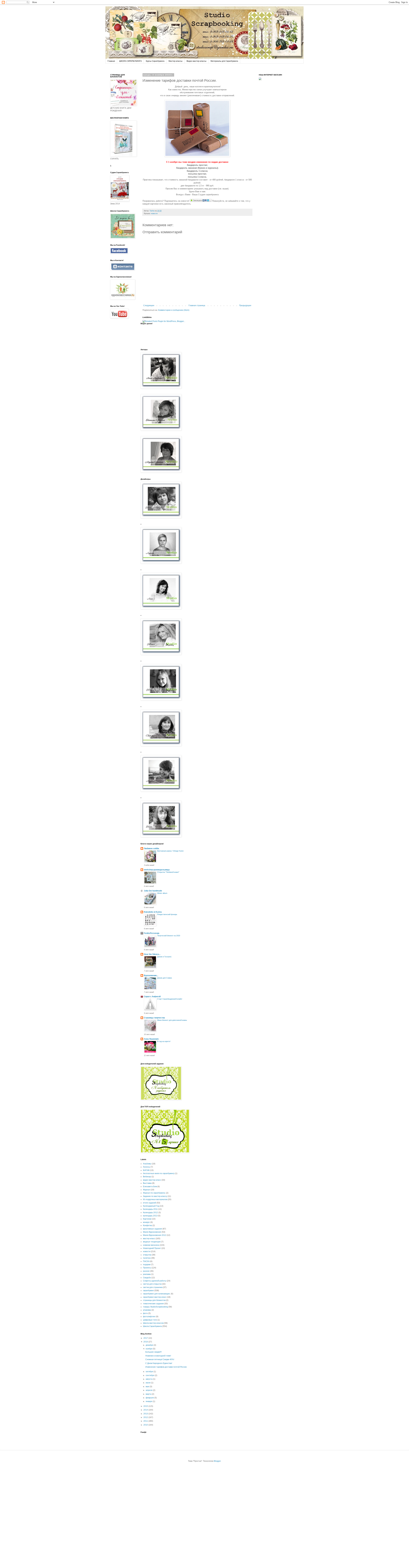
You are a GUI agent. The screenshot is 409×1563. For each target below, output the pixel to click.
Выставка (147, 1183)
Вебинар (147, 1177)
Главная (111, 61)
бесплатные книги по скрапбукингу (158, 1173)
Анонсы (146, 1167)
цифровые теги (150, 1320)
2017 (145, 1338)
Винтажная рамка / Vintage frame (170, 851)
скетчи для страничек (152, 1287)
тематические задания (153, 1303)
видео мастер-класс (152, 1180)
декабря (150, 1345)
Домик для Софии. (164, 978)
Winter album (162, 893)
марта (149, 1394)
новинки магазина (151, 1245)
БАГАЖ (146, 1170)
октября (150, 1371)
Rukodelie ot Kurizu (153, 912)
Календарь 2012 (150, 1212)
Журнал (146, 1190)
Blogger (217, 1461)
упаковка (147, 1310)
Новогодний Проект (152, 1248)
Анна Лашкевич (151, 1039)
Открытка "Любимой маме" (168, 872)
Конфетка (147, 1225)
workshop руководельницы (157, 870)
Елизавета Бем (150, 1186)
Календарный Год (151, 1206)
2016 (145, 1342)
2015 (145, 1406)
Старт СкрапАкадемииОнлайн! (169, 999)
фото (145, 1313)
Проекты (147, 1268)
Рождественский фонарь (167, 914)
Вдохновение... (151, 975)
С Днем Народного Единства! (158, 1363)
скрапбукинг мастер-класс (154, 1297)
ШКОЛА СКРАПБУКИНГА (130, 61)
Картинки (147, 1219)
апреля (149, 1390)
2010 (145, 1425)
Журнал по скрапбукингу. (154, 1193)
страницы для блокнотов (154, 1300)
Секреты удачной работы (154, 1281)
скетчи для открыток (152, 1284)
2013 (145, 1414)
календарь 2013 (150, 1216)
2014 (145, 1410)
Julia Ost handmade (153, 891)
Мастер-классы (175, 61)
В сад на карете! (163, 1041)
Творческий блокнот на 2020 (168, 936)
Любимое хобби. (151, 848)
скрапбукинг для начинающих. (156, 1294)
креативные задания (152, 1229)
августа (149, 1379)
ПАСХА (146, 1261)
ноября (149, 1349)
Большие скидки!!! (153, 1352)
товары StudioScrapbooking (155, 1307)
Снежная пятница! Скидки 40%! (159, 1359)
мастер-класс (149, 1238)
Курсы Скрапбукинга (155, 61)
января (149, 1401)
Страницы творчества (154, 1018)
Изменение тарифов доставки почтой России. (166, 1367)
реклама (147, 1274)
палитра (147, 1258)
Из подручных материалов (155, 1199)
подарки (146, 1264)
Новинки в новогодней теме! (158, 1356)
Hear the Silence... (152, 954)
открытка (147, 1255)
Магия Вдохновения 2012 (154, 1235)
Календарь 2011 (150, 1209)
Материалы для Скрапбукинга (224, 61)
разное (146, 1271)
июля (148, 1383)
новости (146, 1251)
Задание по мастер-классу (155, 1196)
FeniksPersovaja (151, 933)
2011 (145, 1421)
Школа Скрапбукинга (152, 1326)
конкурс (146, 1222)
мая (148, 1386)
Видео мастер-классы (196, 61)
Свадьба (147, 1277)
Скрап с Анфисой (152, 996)
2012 (145, 1417)
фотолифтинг (149, 1316)
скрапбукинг (148, 1290)
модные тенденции (152, 1242)
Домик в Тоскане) (164, 957)
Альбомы (147, 1164)
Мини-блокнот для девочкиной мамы (172, 1020)
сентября (150, 1375)
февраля (150, 1398)
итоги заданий (149, 1203)
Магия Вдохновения (152, 1232)
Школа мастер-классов (153, 1323)
